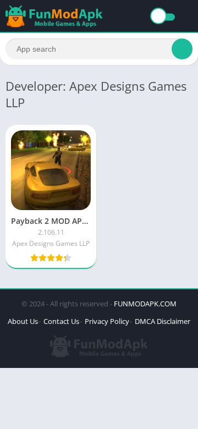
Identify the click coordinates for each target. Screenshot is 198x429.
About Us (23, 321)
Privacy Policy (107, 321)
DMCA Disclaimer (162, 321)
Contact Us (61, 321)
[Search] (182, 48)
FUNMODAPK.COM (145, 304)
